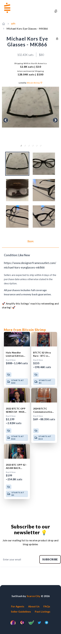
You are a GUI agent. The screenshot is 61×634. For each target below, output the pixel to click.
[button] (20, 145)
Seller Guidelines (21, 611)
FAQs (46, 606)
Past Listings (42, 611)
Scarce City (33, 596)
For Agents (17, 606)
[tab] (30, 243)
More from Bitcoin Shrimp (25, 330)
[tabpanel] (30, 274)
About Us (34, 606)
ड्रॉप (13, 23)
